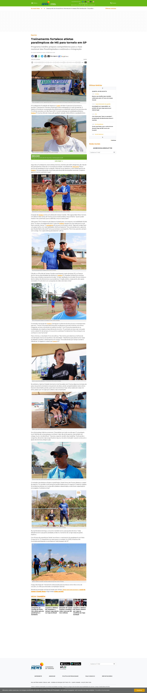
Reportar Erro (107, 676)
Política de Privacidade (70, 676)
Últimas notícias (110, 8)
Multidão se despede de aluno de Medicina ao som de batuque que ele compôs (70, 8)
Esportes (34, 35)
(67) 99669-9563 (83, 3)
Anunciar (52, 676)
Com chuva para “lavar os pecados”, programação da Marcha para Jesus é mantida (102, 118)
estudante (49, 225)
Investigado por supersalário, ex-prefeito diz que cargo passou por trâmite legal (101, 108)
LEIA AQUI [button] (58, 161)
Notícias (113, 140)
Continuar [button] (139, 690)
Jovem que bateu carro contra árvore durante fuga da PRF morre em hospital (102, 128)
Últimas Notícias (95, 85)
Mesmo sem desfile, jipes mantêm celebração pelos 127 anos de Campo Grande (102, 98)
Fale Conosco (90, 676)
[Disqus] (59, 637)
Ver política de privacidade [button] (102, 690)
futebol (33, 113)
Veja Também (38, 596)
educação (76, 166)
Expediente (38, 676)
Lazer (58, 105)
